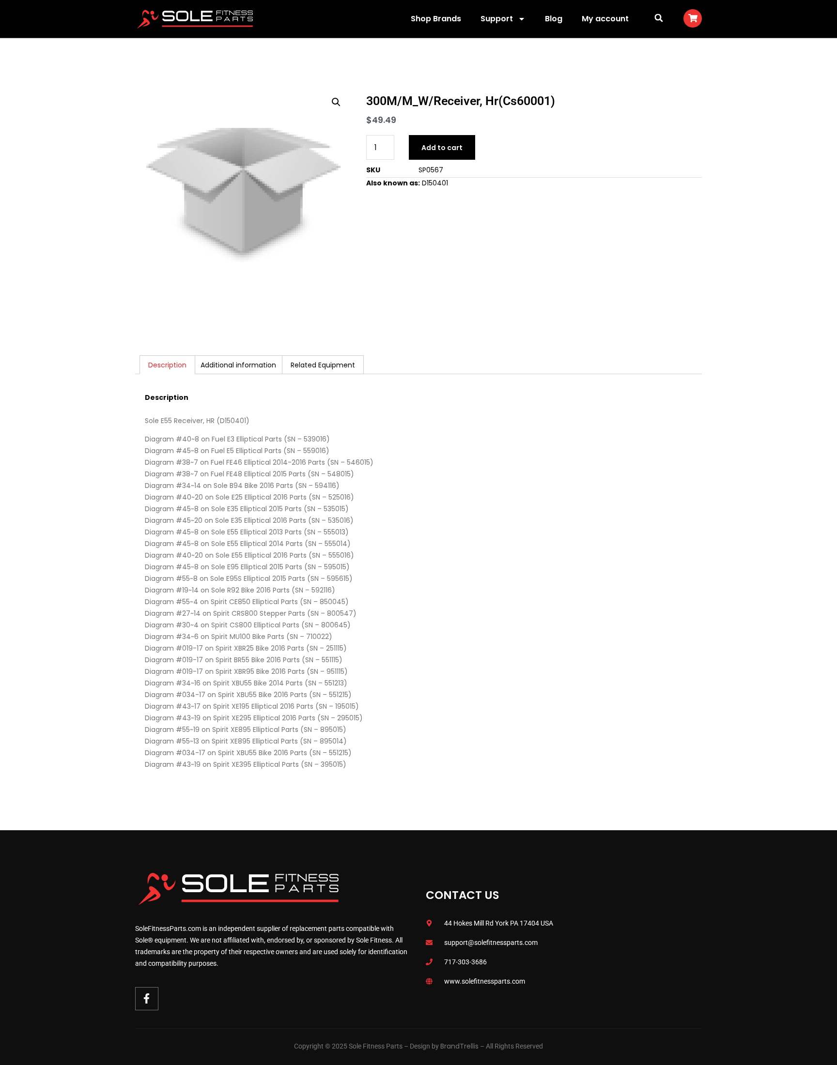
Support (496, 18)
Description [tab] (167, 365)
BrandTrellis (459, 1046)
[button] (658, 17)
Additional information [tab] (238, 365)
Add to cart (442, 147)
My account (605, 18)
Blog (553, 18)
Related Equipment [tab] (323, 365)
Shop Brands (436, 18)
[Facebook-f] (146, 998)
